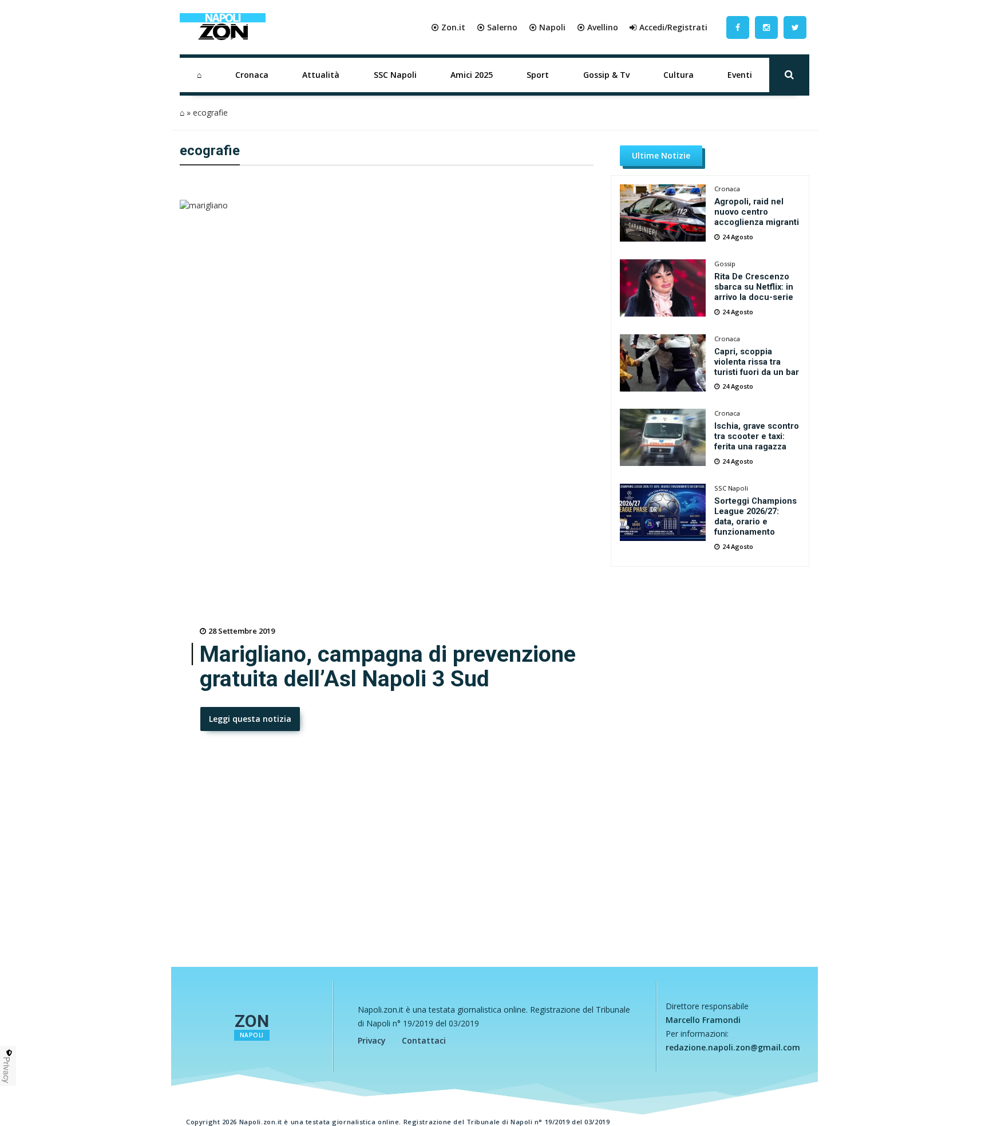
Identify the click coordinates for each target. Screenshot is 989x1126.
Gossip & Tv (606, 74)
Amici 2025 (471, 74)
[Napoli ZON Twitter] (795, 27)
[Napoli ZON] (223, 27)
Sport (538, 74)
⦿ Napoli (547, 27)
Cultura (678, 74)
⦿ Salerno (497, 27)
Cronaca (251, 74)
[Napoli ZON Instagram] (766, 27)
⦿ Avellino (597, 27)
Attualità (320, 74)
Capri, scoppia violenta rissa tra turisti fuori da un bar (756, 361)
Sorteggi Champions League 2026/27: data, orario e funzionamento (755, 516)
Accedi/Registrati (673, 27)
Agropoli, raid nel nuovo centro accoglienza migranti (756, 211)
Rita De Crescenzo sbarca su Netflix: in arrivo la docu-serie (753, 286)
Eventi (739, 74)
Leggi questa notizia (250, 718)
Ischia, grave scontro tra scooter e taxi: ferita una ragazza (756, 436)
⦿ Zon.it (448, 27)
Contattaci (424, 1040)
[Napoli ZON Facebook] (737, 27)
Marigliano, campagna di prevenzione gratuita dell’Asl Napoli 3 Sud (388, 667)
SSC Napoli (395, 74)
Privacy (372, 1040)
